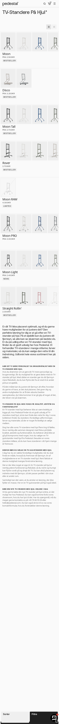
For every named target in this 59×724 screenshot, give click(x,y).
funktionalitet (26, 432)
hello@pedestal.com (11, 502)
